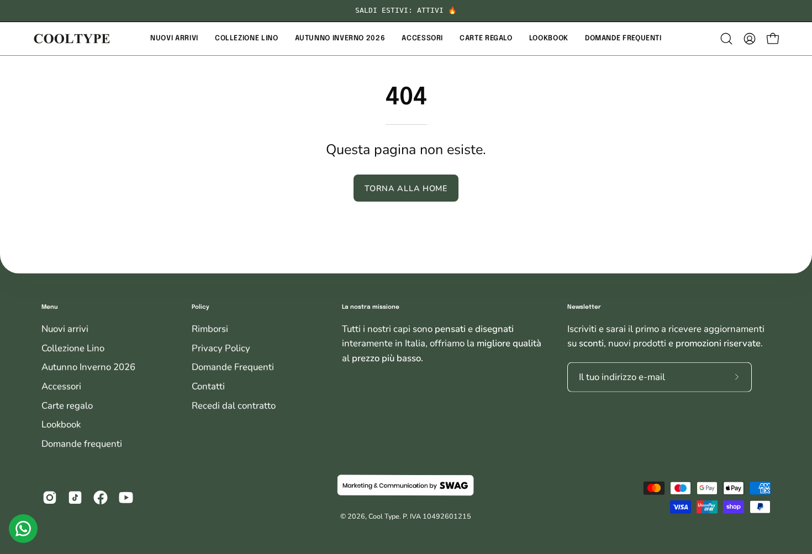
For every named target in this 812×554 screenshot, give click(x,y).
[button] (174, 38)
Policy (200, 307)
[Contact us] (23, 528)
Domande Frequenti (233, 367)
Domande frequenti (81, 443)
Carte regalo (67, 405)
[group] (406, 11)
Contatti (208, 386)
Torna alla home (406, 188)
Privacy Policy (221, 348)
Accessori (61, 386)
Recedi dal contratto (234, 405)
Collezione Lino (72, 348)
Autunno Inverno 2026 (88, 367)
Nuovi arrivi (64, 329)
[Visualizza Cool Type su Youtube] (126, 497)
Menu (49, 307)
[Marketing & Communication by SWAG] (405, 485)
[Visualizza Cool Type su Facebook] (100, 497)
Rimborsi (210, 329)
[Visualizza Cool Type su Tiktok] (75, 497)
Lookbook (61, 424)
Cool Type (383, 516)
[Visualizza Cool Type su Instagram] (49, 497)
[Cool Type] (71, 38)
